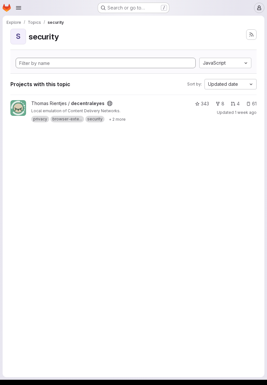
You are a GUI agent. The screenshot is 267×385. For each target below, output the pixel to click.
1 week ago (246, 112)
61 (254, 103)
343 (205, 103)
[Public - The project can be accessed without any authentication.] (109, 103)
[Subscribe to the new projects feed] (251, 34)
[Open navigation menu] (18, 8)
